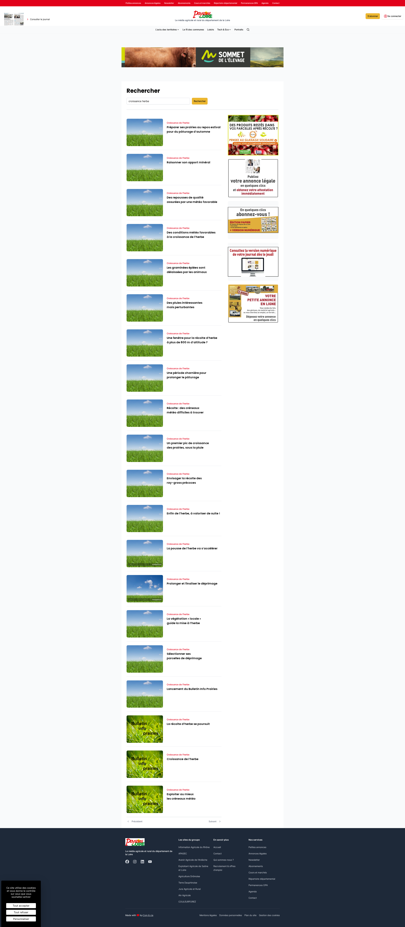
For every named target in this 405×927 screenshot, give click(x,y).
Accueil (217, 847)
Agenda (253, 891)
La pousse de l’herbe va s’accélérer (192, 548)
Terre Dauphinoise (187, 882)
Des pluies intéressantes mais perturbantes (184, 305)
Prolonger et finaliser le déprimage (192, 583)
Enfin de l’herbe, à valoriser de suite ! (193, 513)
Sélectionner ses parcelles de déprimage (184, 656)
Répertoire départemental (262, 878)
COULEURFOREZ (187, 901)
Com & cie (148, 915)
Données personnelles (230, 915)
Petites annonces (257, 847)
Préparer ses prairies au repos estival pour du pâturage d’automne (194, 129)
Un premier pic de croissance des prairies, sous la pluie (188, 445)
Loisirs (210, 29)
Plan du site (250, 915)
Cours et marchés (258, 872)
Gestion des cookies (269, 915)
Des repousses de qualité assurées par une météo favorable (192, 199)
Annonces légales (258, 853)
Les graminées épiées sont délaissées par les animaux (187, 270)
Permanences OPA (258, 885)
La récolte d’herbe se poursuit (188, 724)
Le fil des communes (193, 29)
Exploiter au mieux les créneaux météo (181, 796)
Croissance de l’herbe (182, 759)
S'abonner (373, 16)
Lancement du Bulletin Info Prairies (192, 689)
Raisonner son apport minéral (188, 162)
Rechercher (200, 101)
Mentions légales (208, 915)
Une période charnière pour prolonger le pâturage (186, 375)
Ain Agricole (184, 895)
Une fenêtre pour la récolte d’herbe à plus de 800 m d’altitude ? (192, 340)
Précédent (137, 821)
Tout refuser (21, 912)
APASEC (182, 853)
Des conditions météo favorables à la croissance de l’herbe (191, 234)
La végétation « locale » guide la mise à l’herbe (184, 621)
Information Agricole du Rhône (194, 847)
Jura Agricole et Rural (189, 889)
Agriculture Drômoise (189, 876)
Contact (217, 853)
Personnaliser (21, 919)
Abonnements (256, 866)
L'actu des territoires (166, 29)
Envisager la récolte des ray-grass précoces (184, 480)
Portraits (238, 29)
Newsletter (254, 859)
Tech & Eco (223, 29)
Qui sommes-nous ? (223, 859)
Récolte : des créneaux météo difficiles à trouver (185, 410)
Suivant (212, 821)
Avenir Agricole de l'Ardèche (192, 859)
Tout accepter (21, 905)
